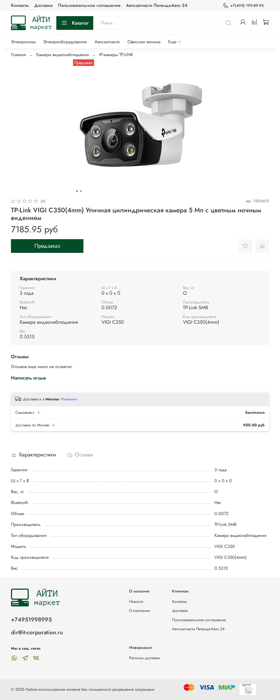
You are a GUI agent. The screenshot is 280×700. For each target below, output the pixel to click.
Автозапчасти (107, 42)
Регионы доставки (144, 658)
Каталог (80, 23)
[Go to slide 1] (77, 191)
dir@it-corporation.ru (37, 632)
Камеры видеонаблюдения (62, 54)
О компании (139, 610)
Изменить (69, 399)
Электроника (23, 42)
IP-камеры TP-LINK (116, 54)
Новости (136, 601)
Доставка (43, 5)
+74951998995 (31, 619)
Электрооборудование (65, 42)
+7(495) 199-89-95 (247, 5)
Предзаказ (47, 246)
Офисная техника (144, 42)
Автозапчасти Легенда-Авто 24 (156, 5)
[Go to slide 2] (81, 191)
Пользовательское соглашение (89, 5)
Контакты (20, 5)
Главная (18, 54)
